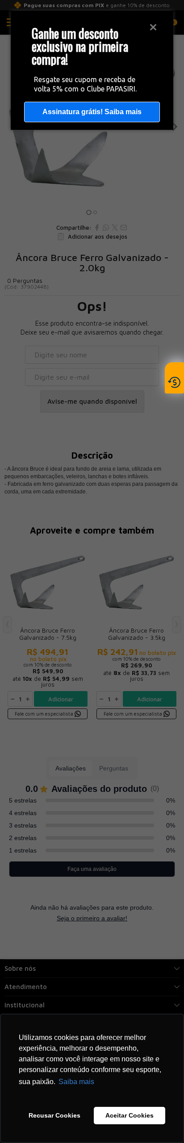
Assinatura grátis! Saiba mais (92, 112)
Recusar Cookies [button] (54, 1115)
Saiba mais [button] (76, 1081)
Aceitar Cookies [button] (129, 1115)
